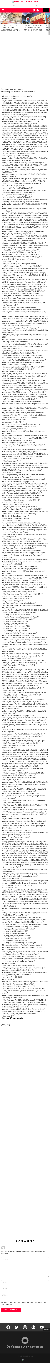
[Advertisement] (25, 60)
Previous (1, 24)
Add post (46, 10)
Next (49, 24)
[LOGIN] (38, 10)
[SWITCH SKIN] (34, 10)
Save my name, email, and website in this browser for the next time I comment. (23, 1303)
